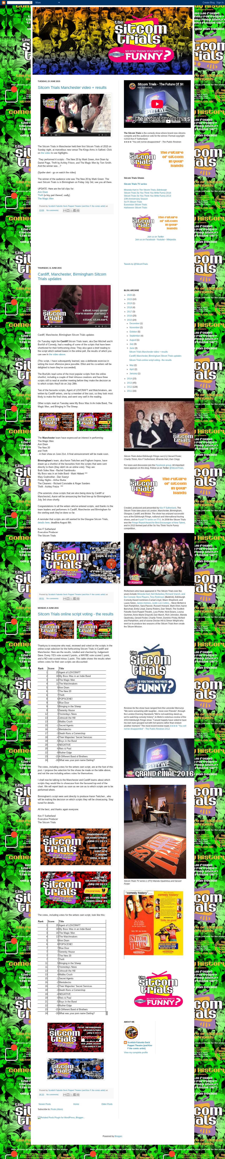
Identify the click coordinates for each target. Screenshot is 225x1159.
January (134, 373)
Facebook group (163, 465)
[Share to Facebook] (74, 210)
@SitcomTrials (176, 468)
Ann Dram (43, 192)
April (132, 369)
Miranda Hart (143, 594)
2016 (130, 315)
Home (76, 1104)
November (135, 327)
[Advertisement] (75, 241)
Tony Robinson (157, 597)
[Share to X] (71, 210)
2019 (130, 303)
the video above (57, 354)
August (133, 340)
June (132, 348)
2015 (130, 320)
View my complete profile (136, 1052)
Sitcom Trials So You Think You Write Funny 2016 (147, 193)
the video (45, 153)
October (134, 332)
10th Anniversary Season (136, 199)
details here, (44, 522)
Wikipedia (171, 239)
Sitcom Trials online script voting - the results (75, 614)
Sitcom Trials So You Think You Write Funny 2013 (147, 196)
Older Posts (106, 1104)
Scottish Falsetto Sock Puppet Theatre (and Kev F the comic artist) (139, 1045)
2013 (130, 383)
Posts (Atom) (57, 1109)
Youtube (161, 239)
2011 (130, 391)
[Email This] (64, 210)
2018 (130, 307)
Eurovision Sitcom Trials (135, 204)
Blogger (118, 1136)
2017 (130, 311)
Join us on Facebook (145, 239)
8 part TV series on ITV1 (149, 519)
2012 (130, 387)
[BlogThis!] (68, 210)
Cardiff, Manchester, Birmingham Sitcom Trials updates (155, 356)
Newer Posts (45, 1104)
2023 (130, 299)
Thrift (40, 195)
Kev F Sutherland (168, 508)
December (135, 323)
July (132, 344)
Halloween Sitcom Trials (135, 207)
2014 (130, 378)
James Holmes (144, 603)
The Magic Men (46, 198)
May (132, 365)
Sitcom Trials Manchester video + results (72, 87)
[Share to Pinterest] (78, 210)
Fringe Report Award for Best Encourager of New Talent (158, 522)
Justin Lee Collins (160, 603)
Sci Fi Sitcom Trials (133, 202)
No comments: (52, 210)
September (135, 336)
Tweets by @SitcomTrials (136, 264)
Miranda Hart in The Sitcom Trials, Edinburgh (145, 190)
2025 (130, 295)
